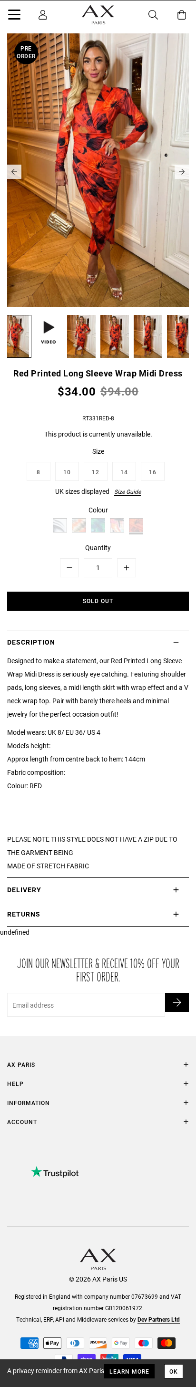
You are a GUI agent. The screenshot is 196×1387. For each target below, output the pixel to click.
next (182, 172)
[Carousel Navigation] (98, 172)
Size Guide (127, 491)
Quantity (98, 547)
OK (173, 1371)
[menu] (14, 16)
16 (153, 472)
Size (98, 451)
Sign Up (177, 1002)
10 (67, 472)
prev (14, 172)
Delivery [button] (24, 889)
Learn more (129, 1371)
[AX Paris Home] (98, 14)
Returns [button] (23, 913)
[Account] (43, 14)
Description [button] (31, 642)
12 (95, 472)
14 (124, 472)
